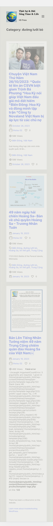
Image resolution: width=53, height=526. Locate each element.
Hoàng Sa (13, 250)
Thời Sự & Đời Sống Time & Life (29, 12)
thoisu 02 (17, 130)
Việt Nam (27, 140)
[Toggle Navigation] (43, 16)
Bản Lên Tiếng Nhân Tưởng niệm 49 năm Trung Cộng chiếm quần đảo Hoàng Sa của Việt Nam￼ (25, 345)
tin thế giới (25, 250)
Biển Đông (17, 140)
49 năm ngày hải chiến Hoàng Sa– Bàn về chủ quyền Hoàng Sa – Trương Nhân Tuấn (26, 220)
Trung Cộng (37, 250)
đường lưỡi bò (30, 248)
